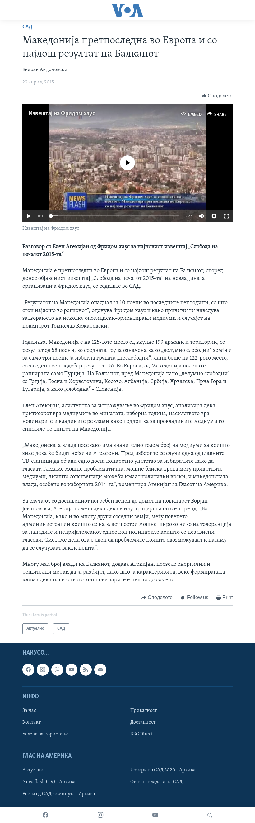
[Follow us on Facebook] (28, 669)
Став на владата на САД (156, 781)
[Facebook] (45, 815)
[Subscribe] (100, 669)
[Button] (217, 96)
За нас (29, 710)
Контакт (31, 722)
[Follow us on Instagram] (43, 669)
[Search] (210, 815)
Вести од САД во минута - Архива (58, 793)
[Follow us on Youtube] (71, 669)
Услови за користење (45, 734)
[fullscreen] (226, 216)
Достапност (142, 722)
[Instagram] (100, 815)
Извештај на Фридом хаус (62, 114)
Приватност (143, 710)
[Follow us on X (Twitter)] (57, 669)
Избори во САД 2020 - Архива (163, 770)
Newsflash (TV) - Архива (49, 781)
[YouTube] (155, 815)
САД (27, 27)
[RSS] (86, 669)
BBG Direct (141, 734)
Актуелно (32, 770)
